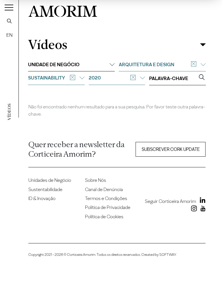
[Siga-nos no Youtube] (202, 209)
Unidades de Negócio (49, 180)
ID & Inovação (42, 198)
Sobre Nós (95, 180)
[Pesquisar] (9, 21)
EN (9, 35)
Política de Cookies (104, 216)
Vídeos (47, 44)
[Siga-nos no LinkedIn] (201, 201)
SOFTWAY (167, 254)
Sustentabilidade (45, 189)
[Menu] (9, 7)
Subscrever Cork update (171, 149)
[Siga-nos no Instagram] (192, 209)
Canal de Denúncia (104, 189)
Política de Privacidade (107, 207)
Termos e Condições (106, 198)
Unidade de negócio (53, 64)
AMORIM (62, 10)
